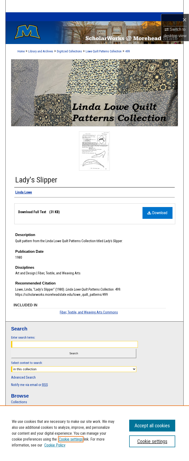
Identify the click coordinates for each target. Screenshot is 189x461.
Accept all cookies (152, 426)
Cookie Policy (54, 445)
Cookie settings (71, 439)
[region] (94, 433)
